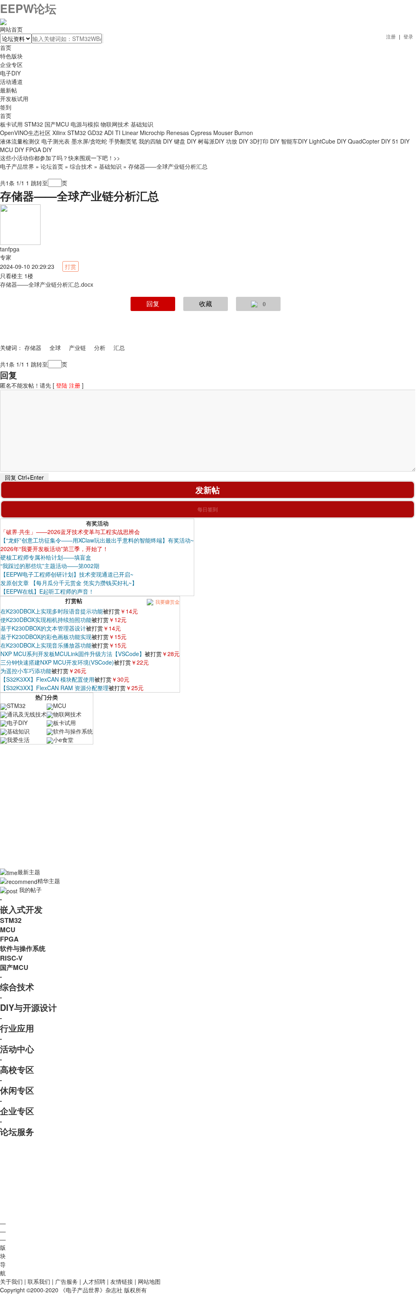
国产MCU (57, 124)
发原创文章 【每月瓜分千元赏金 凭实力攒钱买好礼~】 (68, 583)
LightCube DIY (327, 141)
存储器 (32, 347)
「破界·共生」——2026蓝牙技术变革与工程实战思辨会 (70, 532)
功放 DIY (237, 141)
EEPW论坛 (28, 8)
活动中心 (17, 1049)
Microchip (152, 133)
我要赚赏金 (167, 601)
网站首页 (11, 29)
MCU (59, 705)
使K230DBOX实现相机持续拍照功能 (46, 620)
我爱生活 (18, 740)
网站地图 (149, 1281)
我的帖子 (30, 890)
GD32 (95, 133)
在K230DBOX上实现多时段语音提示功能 (51, 611)
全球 (55, 347)
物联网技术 (115, 124)
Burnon (243, 133)
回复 (152, 303)
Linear (130, 133)
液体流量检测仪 (20, 141)
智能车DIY (294, 141)
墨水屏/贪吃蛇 (89, 141)
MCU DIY (12, 150)
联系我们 (39, 1281)
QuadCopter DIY (369, 141)
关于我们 (11, 1281)
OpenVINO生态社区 (25, 133)
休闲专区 (17, 1090)
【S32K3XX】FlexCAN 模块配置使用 (47, 679)
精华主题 (48, 881)
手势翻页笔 (123, 141)
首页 (5, 116)
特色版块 (11, 56)
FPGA (9, 939)
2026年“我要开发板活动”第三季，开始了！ (54, 549)
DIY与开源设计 (28, 1007)
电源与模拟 (85, 124)
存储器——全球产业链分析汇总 (168, 166)
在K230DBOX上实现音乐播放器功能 (46, 645)
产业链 (77, 347)
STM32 (33, 124)
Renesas (177, 133)
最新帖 (8, 90)
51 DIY (401, 141)
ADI (109, 133)
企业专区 (11, 64)
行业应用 (17, 1028)
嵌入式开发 (21, 909)
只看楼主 (11, 276)
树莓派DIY (211, 141)
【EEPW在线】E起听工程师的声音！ (47, 591)
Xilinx (59, 133)
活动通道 (11, 81)
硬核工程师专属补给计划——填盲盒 (45, 557)
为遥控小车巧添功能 (25, 671)
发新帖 (207, 490)
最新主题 (28, 872)
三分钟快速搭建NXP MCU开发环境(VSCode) (57, 662)
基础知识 (142, 124)
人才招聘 (94, 1281)
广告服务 (66, 1281)
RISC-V (11, 958)
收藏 (205, 303)
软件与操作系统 (73, 731)
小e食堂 (63, 740)
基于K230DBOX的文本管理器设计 (43, 628)
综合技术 (81, 166)
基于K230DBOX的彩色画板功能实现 (46, 637)
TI (117, 133)
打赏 (70, 266)
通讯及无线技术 (27, 714)
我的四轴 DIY (155, 141)
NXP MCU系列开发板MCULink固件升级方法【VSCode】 (72, 654)
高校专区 (17, 1069)
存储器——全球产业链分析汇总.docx (46, 284)
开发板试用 (14, 98)
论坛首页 (52, 166)
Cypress (201, 133)
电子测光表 (55, 141)
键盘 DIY (185, 141)
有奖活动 (97, 523)
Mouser (223, 133)
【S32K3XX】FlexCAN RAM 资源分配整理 (54, 688)
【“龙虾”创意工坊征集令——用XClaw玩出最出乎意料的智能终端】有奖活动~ (97, 540)
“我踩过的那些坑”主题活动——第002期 (49, 566)
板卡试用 (11, 124)
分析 (99, 347)
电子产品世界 (17, 166)
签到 (5, 107)
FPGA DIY (39, 150)
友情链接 (121, 1281)
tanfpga (9, 249)
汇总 (119, 347)
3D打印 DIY (264, 141)
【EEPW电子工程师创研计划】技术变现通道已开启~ (66, 574)
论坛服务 (17, 1131)
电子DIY (10, 73)
